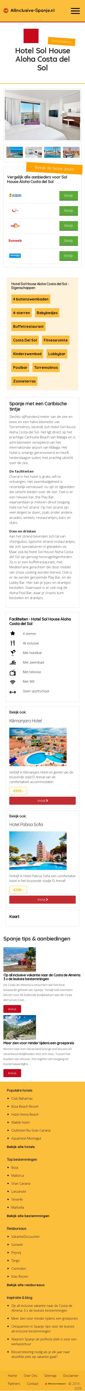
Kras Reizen (19, 1276)
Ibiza (14, 1167)
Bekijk (42, 801)
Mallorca (17, 1175)
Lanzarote (18, 1191)
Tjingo (15, 1260)
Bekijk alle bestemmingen (28, 1216)
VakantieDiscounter (25, 1236)
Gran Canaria (20, 1183)
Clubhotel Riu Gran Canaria (31, 1130)
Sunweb (17, 1244)
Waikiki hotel (20, 1122)
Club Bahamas (22, 1098)
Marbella (17, 1207)
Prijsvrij (16, 1252)
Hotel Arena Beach (25, 1114)
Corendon (18, 1268)
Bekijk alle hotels (21, 1147)
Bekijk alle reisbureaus (26, 1285)
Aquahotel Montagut (26, 1138)
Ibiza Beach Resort (25, 1106)
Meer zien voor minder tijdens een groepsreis (44, 1318)
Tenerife (17, 1199)
